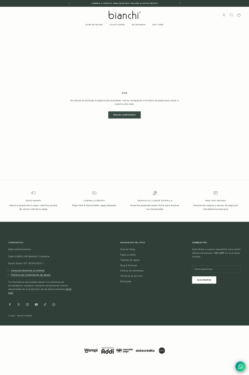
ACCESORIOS (139, 25)
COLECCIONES (117, 25)
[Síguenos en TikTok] (45, 304)
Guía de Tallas (127, 249)
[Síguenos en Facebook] (10, 304)
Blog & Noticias (128, 265)
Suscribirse (204, 280)
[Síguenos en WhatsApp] (54, 304)
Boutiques (125, 281)
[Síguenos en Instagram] (27, 304)
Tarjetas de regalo (130, 260)
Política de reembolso (132, 270)
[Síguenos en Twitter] (18, 304)
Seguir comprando (124, 115)
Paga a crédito (128, 254)
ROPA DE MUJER (94, 25)
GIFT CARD (157, 25)
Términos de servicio (131, 275)
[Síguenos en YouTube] (36, 304)
